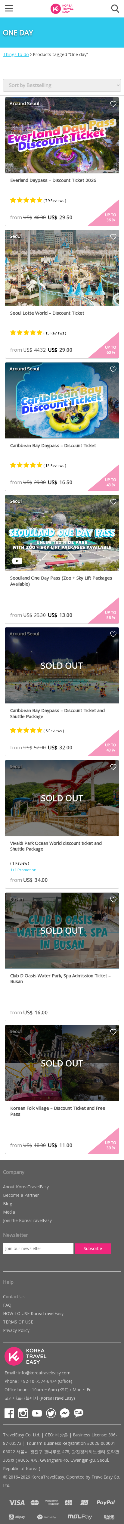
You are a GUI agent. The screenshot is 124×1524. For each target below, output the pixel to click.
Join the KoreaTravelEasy (27, 1220)
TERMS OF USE (18, 1322)
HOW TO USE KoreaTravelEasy (33, 1313)
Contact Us (14, 1296)
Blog (7, 1203)
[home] (62, 8)
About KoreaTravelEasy (26, 1187)
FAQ (7, 1305)
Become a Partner (21, 1195)
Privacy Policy (16, 1330)
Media (9, 1212)
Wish (113, 106)
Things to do (16, 54)
